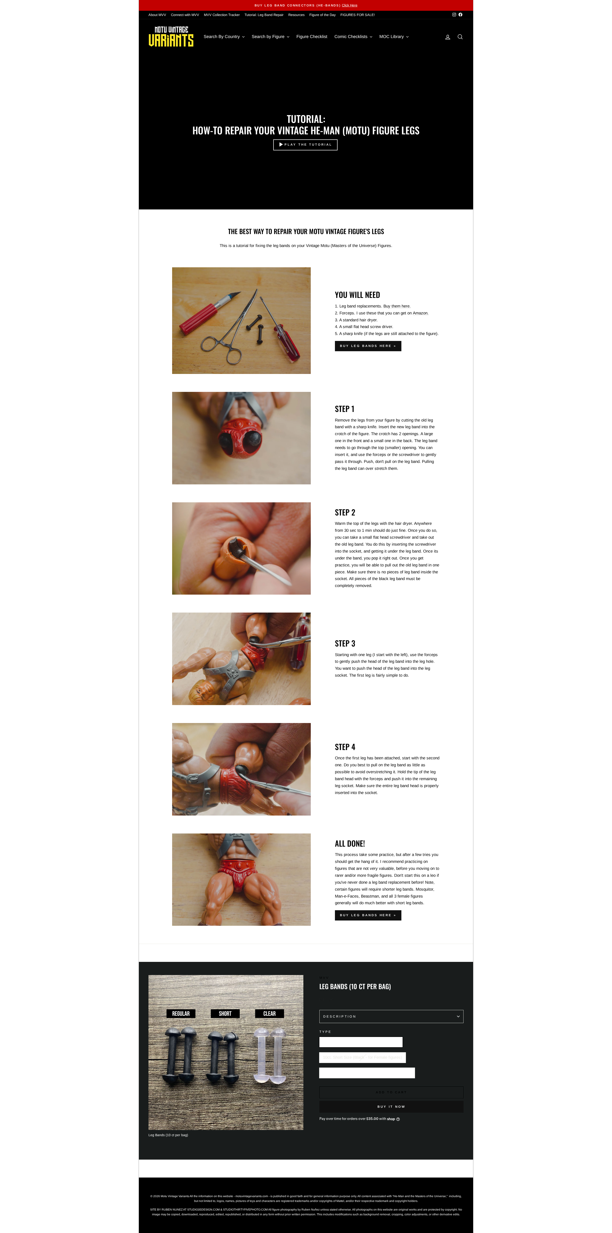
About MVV (157, 15)
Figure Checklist (311, 36)
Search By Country (222, 36)
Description (339, 1016)
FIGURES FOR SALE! (357, 15)
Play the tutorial (308, 144)
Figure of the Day (322, 15)
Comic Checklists (351, 36)
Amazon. (421, 313)
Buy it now (391, 1106)
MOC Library (392, 36)
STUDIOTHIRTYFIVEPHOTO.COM (245, 1209)
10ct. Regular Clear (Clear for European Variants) (367, 1072)
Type (325, 1032)
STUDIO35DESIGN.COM (203, 1209)
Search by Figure (269, 36)
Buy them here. (397, 306)
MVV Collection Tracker (222, 15)
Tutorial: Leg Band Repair (264, 15)
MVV (324, 978)
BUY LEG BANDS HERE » (368, 346)
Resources (296, 15)
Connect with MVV (185, 15)
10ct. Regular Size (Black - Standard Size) (361, 1042)
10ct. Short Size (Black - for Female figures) (362, 1057)
